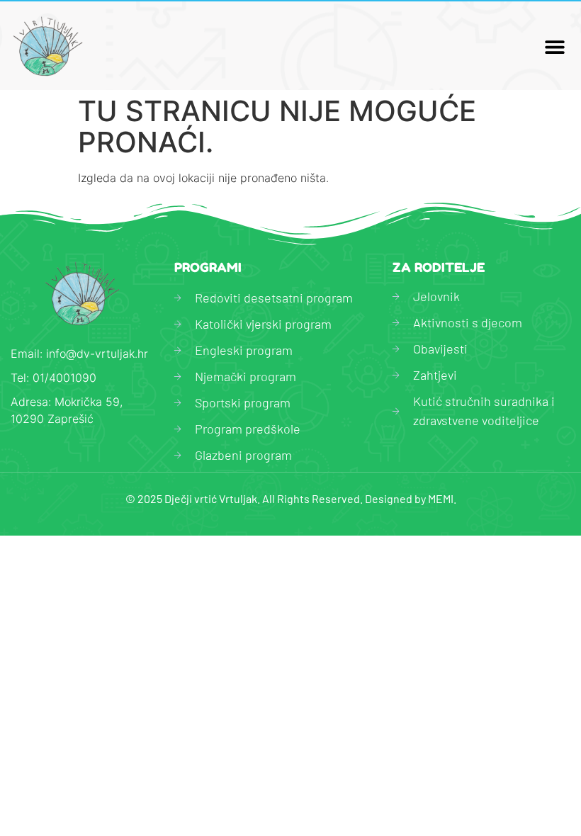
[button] (554, 46)
